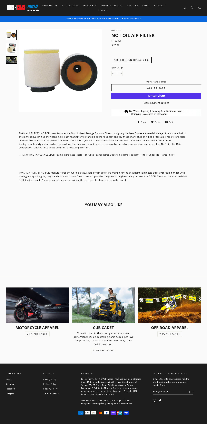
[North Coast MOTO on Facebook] (160, 400)
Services (132, 5)
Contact (159, 5)
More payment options (156, 102)
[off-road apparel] (169, 305)
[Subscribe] (191, 392)
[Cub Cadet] (103, 305)
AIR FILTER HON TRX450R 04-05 (131, 59)
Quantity (117, 68)
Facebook (10, 388)
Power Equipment (112, 5)
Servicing (10, 384)
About (146, 5)
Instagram (10, 393)
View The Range (37, 334)
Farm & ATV (89, 5)
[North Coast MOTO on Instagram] (154, 400)
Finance (103, 10)
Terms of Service (51, 393)
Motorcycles (70, 5)
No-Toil (116, 30)
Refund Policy (49, 384)
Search (9, 379)
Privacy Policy (49, 379)
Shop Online (50, 5)
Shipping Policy (50, 388)
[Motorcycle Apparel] (37, 305)
